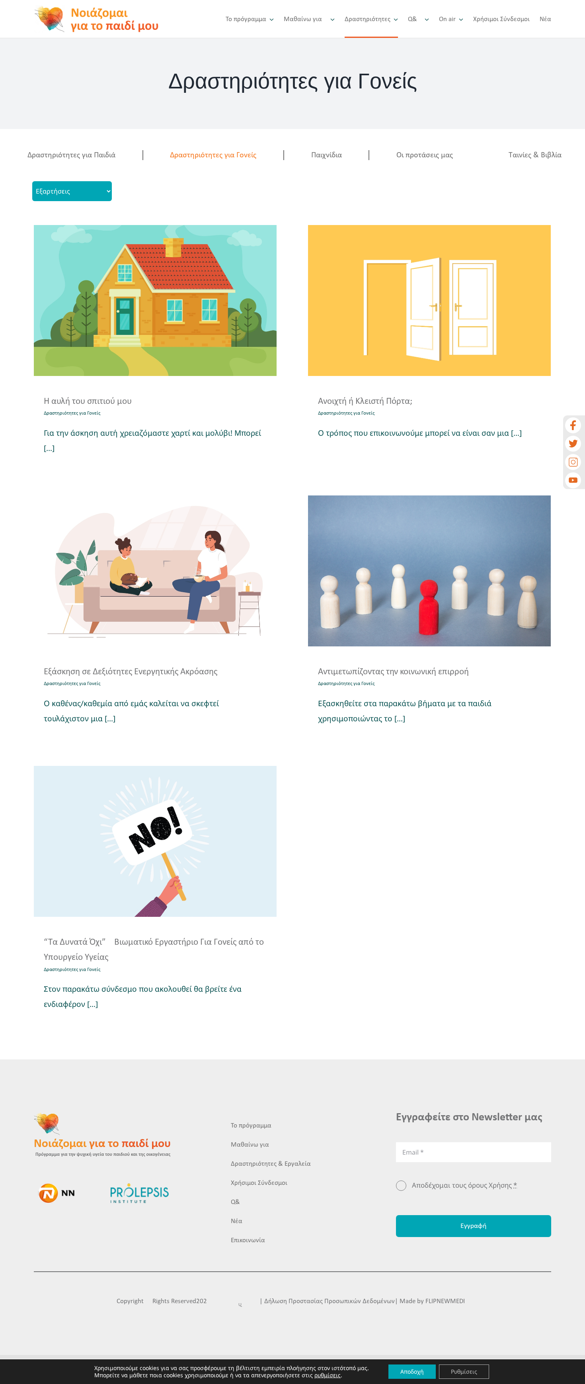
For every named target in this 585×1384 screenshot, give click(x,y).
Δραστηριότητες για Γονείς (213, 155)
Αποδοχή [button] (412, 1371)
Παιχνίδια (326, 155)
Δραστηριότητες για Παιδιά (71, 155)
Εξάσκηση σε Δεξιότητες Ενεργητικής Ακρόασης (130, 672)
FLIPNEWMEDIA (447, 1301)
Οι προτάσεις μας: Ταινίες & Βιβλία (479, 155)
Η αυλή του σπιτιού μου (88, 401)
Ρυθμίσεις (464, 1371)
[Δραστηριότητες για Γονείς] (155, 300)
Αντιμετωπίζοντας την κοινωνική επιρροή (393, 672)
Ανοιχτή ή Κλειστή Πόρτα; (365, 401)
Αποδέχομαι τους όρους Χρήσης (464, 1185)
